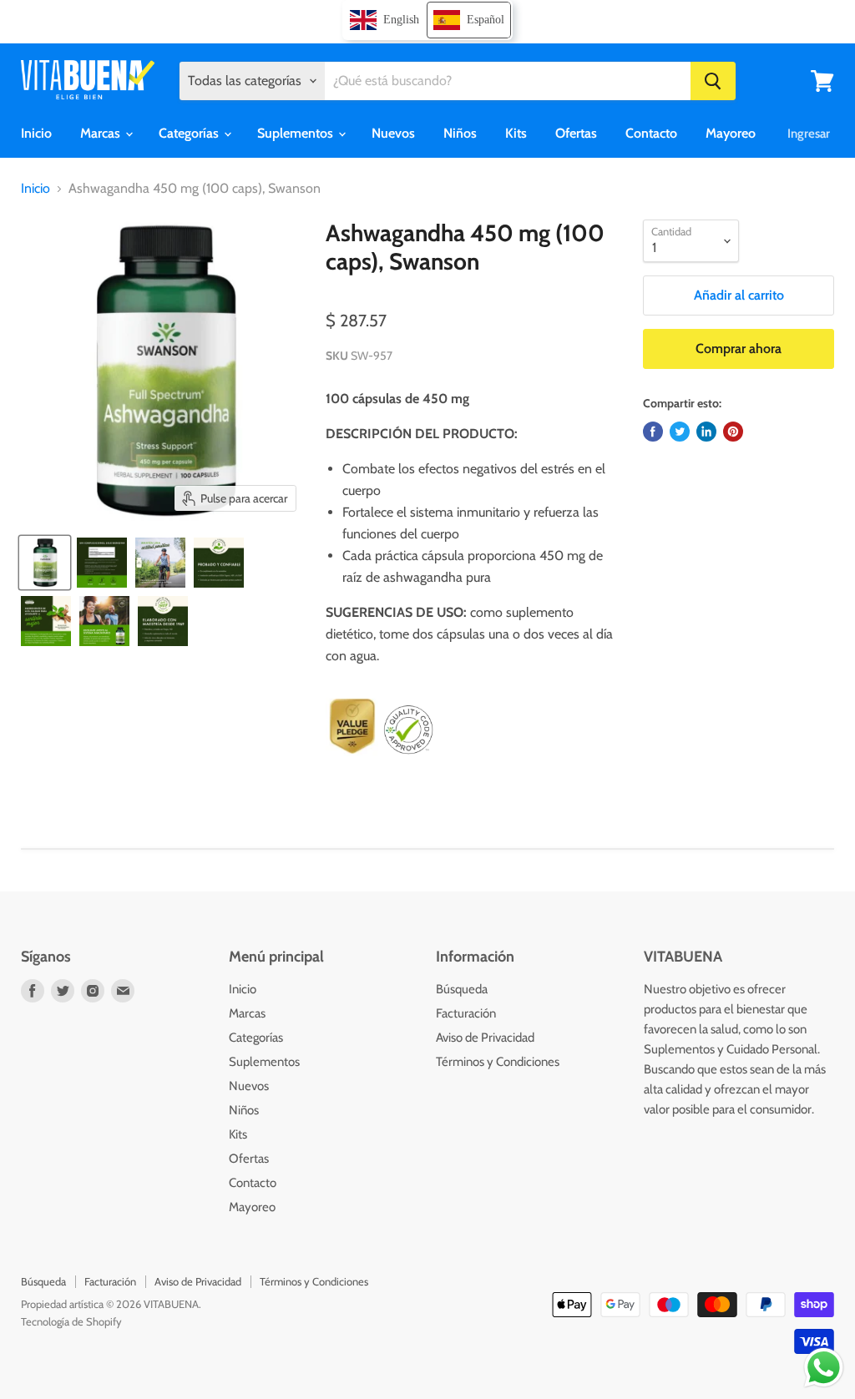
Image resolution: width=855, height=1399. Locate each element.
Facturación (466, 1013)
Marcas (102, 133)
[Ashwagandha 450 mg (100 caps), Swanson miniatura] (44, 562)
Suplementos (296, 133)
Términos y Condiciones (497, 1061)
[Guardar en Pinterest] (733, 432)
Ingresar (808, 133)
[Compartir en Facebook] (653, 432)
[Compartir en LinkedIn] (706, 432)
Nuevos (393, 133)
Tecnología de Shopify (71, 1321)
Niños (460, 133)
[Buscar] (713, 81)
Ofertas (576, 133)
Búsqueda (462, 989)
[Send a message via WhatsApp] (824, 1368)
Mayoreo (731, 133)
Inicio (36, 133)
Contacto (651, 133)
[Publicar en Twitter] (680, 432)
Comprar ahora (739, 348)
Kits (516, 133)
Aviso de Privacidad (485, 1037)
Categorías (190, 133)
